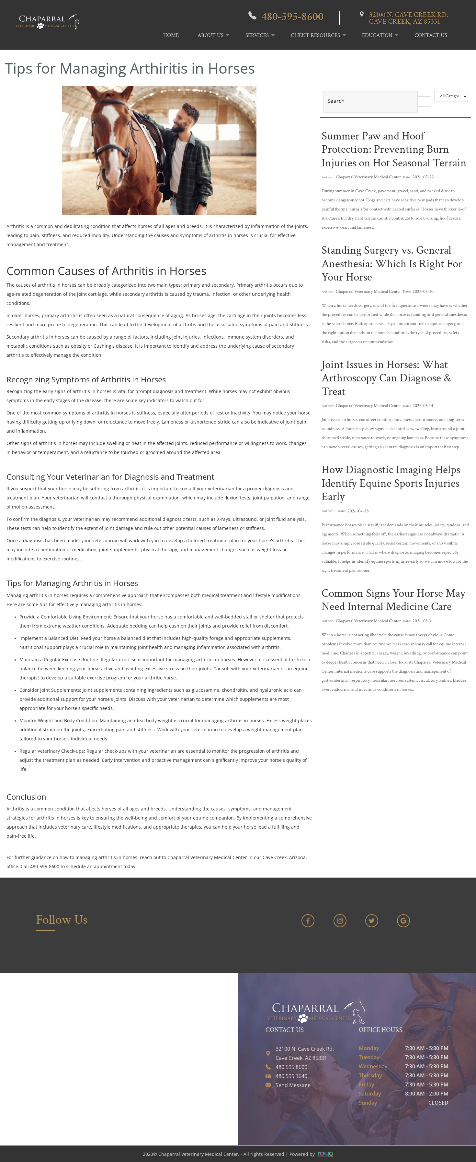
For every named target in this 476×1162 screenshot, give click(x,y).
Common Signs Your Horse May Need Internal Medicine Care (393, 600)
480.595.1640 (291, 1076)
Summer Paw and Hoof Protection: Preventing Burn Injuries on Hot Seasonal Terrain (394, 149)
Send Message (293, 1085)
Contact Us (430, 35)
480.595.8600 (291, 1067)
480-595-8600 (292, 16)
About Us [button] (210, 35)
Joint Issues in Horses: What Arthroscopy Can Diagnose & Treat (386, 378)
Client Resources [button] (315, 35)
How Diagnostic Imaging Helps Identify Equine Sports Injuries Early (391, 483)
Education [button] (377, 35)
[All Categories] (451, 96)
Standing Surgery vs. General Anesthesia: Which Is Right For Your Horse (392, 263)
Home (171, 35)
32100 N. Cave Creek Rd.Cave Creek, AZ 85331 (408, 18)
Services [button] (257, 35)
